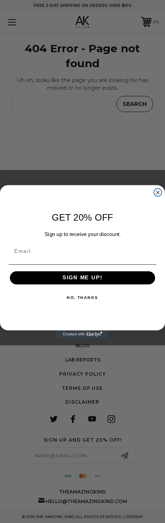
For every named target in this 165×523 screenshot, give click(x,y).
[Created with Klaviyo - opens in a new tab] (82, 334)
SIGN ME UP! (82, 277)
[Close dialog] (158, 192)
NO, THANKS (82, 297)
